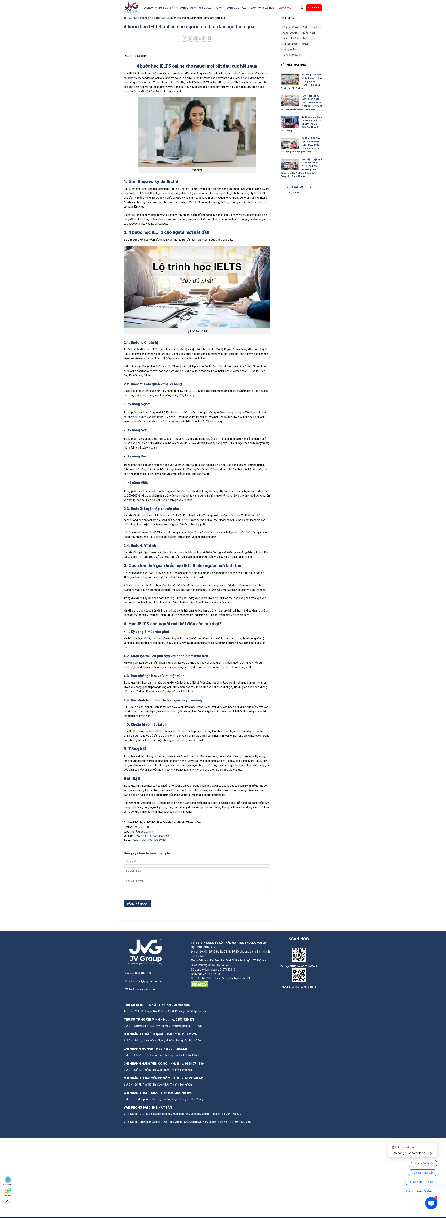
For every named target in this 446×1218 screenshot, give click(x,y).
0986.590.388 (142, 827)
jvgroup (304, 44)
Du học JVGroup (290, 33)
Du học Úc (308, 38)
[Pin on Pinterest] (203, 39)
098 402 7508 (181, 1005)
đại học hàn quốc (291, 55)
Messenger (8, 1184)
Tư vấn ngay (314, 8)
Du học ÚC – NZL (236, 7)
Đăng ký (8, 1195)
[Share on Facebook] (184, 39)
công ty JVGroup (290, 27)
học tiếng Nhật (289, 44)
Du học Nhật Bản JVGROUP (149, 840)
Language (285, 7)
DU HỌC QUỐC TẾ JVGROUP (303, 966)
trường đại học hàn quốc (292, 49)
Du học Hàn (187, 7)
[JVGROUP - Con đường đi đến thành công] (132, 8)
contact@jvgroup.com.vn (147, 981)
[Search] (302, 8)
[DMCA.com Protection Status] (199, 983)
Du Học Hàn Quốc (312, 27)
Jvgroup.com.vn (144, 831)
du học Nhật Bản (290, 38)
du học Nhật (309, 33)
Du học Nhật (167, 7)
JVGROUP (149, 7)
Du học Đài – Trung (210, 7)
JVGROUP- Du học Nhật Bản (152, 836)
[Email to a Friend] (197, 39)
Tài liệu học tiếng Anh (136, 18)
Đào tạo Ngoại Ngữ (262, 7)
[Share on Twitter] (191, 39)
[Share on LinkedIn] (209, 39)
